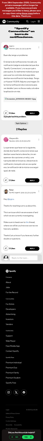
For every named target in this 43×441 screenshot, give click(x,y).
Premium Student (13, 377)
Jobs (8, 287)
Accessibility (18, 425)
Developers (11, 309)
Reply (32, 113)
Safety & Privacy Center (13, 413)
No (16, 437)
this (27, 222)
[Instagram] (8, 392)
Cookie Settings (11, 421)
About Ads (9, 425)
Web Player (10, 341)
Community (13, 21)
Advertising (10, 314)
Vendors (9, 324)
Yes (26, 437)
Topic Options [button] (21, 123)
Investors (9, 319)
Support (9, 335)
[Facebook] (24, 392)
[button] (39, 47)
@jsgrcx (10, 199)
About (8, 282)
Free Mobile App (13, 346)
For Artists (10, 304)
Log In (33, 21)
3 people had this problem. (15, 116)
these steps (27, 13)
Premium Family (12, 372)
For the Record (12, 292)
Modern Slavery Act (11, 429)
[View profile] (6, 47)
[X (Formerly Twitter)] (16, 392)
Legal (7, 410)
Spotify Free (11, 382)
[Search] (27, 21)
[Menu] (39, 21)
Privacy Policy (10, 417)
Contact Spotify (12, 351)
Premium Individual (14, 362)
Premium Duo (11, 367)
